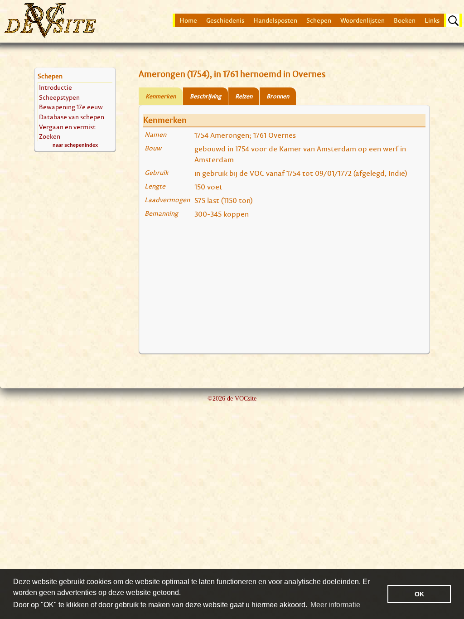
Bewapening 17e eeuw (71, 106)
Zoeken (49, 136)
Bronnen (277, 96)
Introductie (55, 87)
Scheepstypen (59, 97)
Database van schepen (71, 116)
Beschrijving (205, 96)
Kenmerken (160, 96)
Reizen (243, 96)
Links (432, 20)
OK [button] (419, 594)
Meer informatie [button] (335, 605)
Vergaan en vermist (67, 126)
